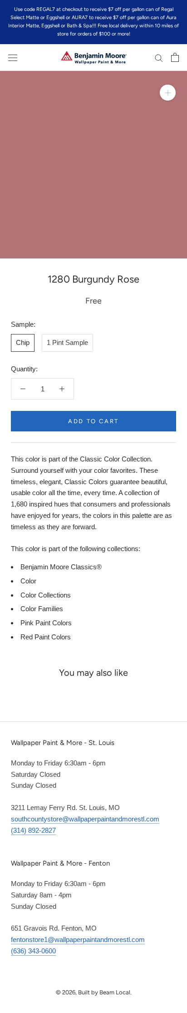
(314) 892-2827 (33, 830)
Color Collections (45, 595)
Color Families (41, 609)
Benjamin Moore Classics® (61, 567)
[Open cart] (175, 57)
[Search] (159, 58)
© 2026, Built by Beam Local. (94, 992)
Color (28, 581)
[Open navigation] (12, 57)
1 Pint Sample (67, 342)
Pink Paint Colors (46, 623)
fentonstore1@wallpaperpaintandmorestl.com (78, 939)
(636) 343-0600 (33, 951)
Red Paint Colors (45, 637)
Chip (23, 342)
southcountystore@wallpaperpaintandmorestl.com (85, 819)
